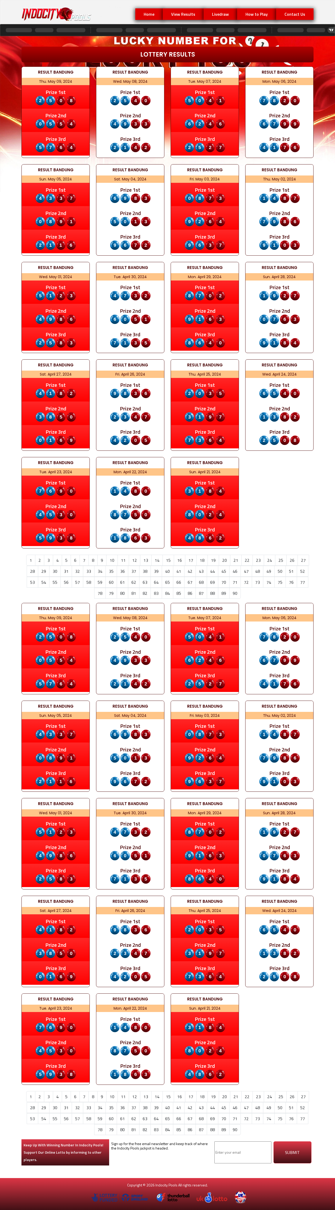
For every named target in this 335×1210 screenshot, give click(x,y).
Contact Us (294, 14)
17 (190, 560)
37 (133, 571)
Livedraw (220, 14)
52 (302, 571)
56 (66, 582)
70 (223, 582)
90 (235, 593)
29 (43, 571)
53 (32, 582)
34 (100, 571)
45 (223, 571)
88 (212, 593)
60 (111, 582)
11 (123, 560)
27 (303, 560)
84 (167, 593)
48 (257, 571)
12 (134, 560)
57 (77, 582)
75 (280, 582)
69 (212, 582)
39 (156, 571)
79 (111, 593)
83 (156, 593)
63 (145, 582)
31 (66, 571)
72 (246, 582)
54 (43, 582)
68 (201, 582)
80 (122, 593)
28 (32, 571)
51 (291, 571)
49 (268, 571)
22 (247, 560)
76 (291, 582)
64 (156, 582)
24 (269, 560)
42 (190, 571)
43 (201, 571)
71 (235, 582)
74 (268, 582)
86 (190, 593)
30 (55, 571)
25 (280, 560)
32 (77, 571)
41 (178, 571)
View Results (183, 14)
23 (258, 560)
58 (88, 582)
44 (212, 571)
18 (202, 560)
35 (111, 571)
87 (201, 593)
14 (157, 560)
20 (224, 560)
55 (55, 582)
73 (257, 582)
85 (178, 593)
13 (145, 560)
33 (88, 571)
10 (112, 560)
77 (302, 582)
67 (190, 582)
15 (168, 560)
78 (100, 593)
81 (133, 593)
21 (235, 560)
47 (246, 571)
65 (167, 582)
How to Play (256, 14)
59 (100, 582)
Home (149, 14)
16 (179, 560)
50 (280, 571)
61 (122, 582)
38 (145, 571)
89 (223, 593)
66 (178, 582)
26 (292, 560)
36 (122, 571)
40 (167, 571)
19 (213, 560)
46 (235, 571)
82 (145, 593)
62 (133, 582)
